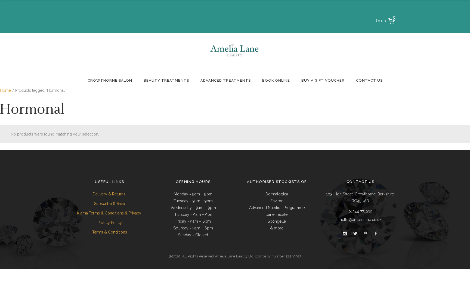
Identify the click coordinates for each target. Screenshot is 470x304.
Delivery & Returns (109, 194)
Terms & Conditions (109, 232)
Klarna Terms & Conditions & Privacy (109, 213)
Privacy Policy (109, 222)
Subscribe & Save (109, 203)
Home (5, 90)
